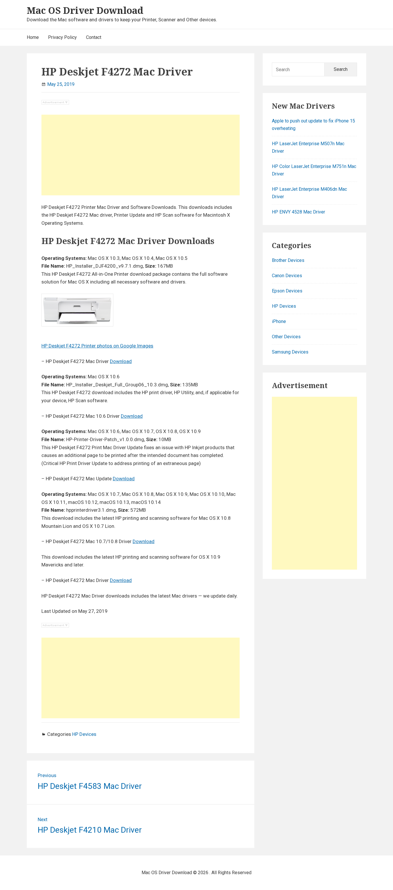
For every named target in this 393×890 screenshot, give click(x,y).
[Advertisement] (140, 155)
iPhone (279, 321)
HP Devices (84, 734)
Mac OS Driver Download (85, 10)
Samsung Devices (290, 352)
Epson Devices (287, 291)
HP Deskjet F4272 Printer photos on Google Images (97, 346)
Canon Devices (287, 275)
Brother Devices (288, 260)
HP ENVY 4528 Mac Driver (298, 212)
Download (121, 361)
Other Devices (286, 336)
